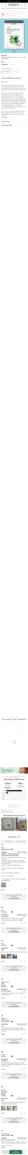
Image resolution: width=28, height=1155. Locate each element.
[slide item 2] (14, 51)
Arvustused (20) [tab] (7, 810)
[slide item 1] (13, 51)
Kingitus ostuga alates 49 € (14, 1)
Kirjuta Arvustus (14, 805)
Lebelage (4, 55)
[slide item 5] (11, 762)
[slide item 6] (13, 762)
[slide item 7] (14, 762)
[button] (14, 78)
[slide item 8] (16, 762)
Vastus (3, 889)
